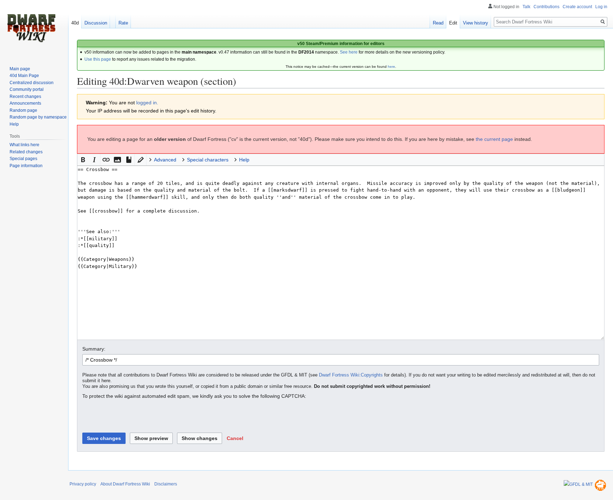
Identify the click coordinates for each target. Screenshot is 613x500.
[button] (83, 159)
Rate (123, 23)
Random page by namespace (38, 117)
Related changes (26, 151)
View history (475, 23)
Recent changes (25, 96)
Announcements (25, 103)
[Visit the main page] (31, 28)
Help (14, 124)
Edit (453, 23)
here (391, 66)
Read (438, 23)
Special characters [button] (207, 160)
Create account (577, 6)
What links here (24, 144)
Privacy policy (83, 484)
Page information (26, 165)
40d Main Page (24, 75)
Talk (526, 6)
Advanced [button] (165, 160)
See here (349, 52)
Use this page (97, 59)
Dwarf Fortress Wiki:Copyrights (351, 375)
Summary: (93, 349)
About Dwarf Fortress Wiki (125, 484)
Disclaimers (165, 484)
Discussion (95, 23)
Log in (601, 6)
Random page (23, 110)
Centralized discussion (32, 82)
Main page (20, 68)
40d (75, 23)
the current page (494, 139)
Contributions (546, 6)
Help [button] (244, 160)
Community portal (27, 89)
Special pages (23, 158)
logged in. (147, 102)
